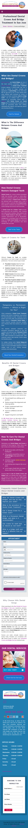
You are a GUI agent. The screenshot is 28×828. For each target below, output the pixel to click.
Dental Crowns (5, 82)
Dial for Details (14, 114)
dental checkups (20, 460)
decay (22, 167)
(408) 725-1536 (14, 711)
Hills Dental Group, (8, 418)
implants (3, 101)
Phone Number (8, 804)
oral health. (15, 53)
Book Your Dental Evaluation (14, 355)
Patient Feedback (7, 771)
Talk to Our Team (14, 229)
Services (10, 26)
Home (4, 26)
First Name (7, 794)
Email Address (8, 788)
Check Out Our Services (14, 678)
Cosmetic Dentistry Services (9, 420)
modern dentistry (6, 85)
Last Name (7, 799)
